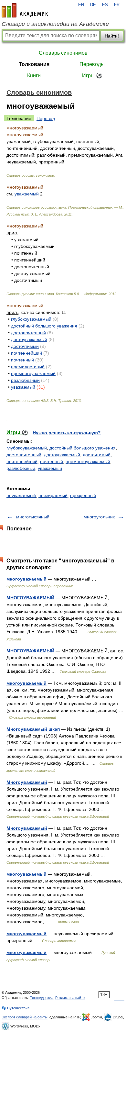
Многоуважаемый (26, 782)
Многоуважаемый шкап (33, 729)
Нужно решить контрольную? (67, 432)
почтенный (22, 359)
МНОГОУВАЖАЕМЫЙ (30, 597)
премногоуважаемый (33, 373)
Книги (34, 75)
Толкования (34, 64)
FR (117, 5)
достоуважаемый (29, 339)
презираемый (53, 495)
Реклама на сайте (70, 998)
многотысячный (32, 516)
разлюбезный (25, 380)
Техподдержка (41, 998)
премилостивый (28, 366)
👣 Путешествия (15, 1008)
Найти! (112, 36)
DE (93, 5)
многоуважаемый (26, 579)
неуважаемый (21, 495)
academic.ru (25, 10)
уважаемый (27, 193)
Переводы (92, 64)
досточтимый (25, 346)
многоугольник (99, 516)
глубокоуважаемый (31, 319)
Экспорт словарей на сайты (24, 1017)
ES (105, 5)
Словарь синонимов (63, 53)
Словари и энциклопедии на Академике (55, 24)
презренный (83, 495)
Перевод (46, 118)
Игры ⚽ (92, 75)
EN (81, 5)
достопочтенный (28, 332)
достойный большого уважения (44, 325)
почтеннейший (26, 353)
